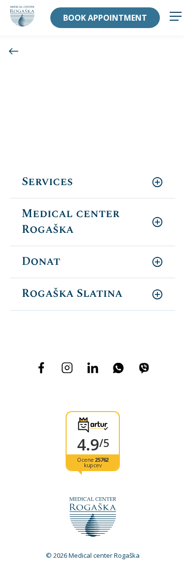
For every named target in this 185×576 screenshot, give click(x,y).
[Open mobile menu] (176, 17)
